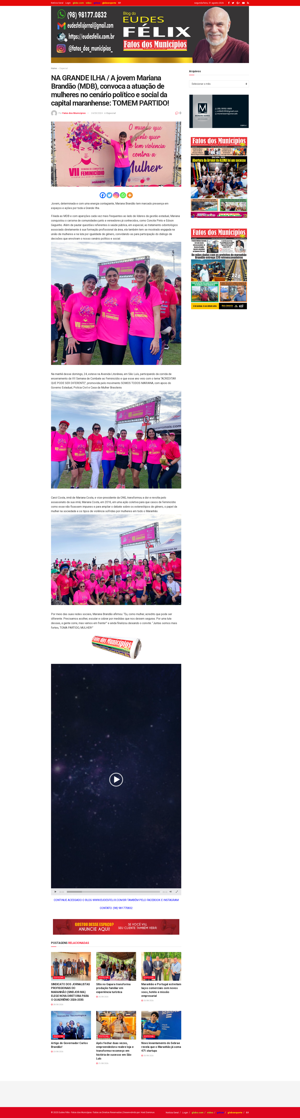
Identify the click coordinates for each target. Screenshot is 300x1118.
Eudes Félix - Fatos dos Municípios (75, 1112)
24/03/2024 (97, 113)
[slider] (113, 892)
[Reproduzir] (55, 892)
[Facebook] (103, 195)
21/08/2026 (103, 1063)
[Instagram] (116, 195)
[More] (130, 195)
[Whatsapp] (123, 195)
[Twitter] (109, 195)
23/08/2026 (58, 1051)
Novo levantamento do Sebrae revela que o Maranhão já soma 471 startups (161, 1047)
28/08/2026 (58, 1004)
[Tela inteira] (176, 892)
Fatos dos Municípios (74, 113)
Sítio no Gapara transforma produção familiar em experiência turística (113, 988)
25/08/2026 (103, 997)
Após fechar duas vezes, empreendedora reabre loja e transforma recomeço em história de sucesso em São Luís (115, 1050)
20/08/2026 (148, 1055)
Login (68, 3)
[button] (116, 780)
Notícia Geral (57, 3)
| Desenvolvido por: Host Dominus (138, 1112)
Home (54, 68)
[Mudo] (170, 892)
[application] (116, 779)
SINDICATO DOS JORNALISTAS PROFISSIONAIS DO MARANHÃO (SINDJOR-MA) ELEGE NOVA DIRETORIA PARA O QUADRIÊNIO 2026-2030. (70, 992)
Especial (64, 68)
